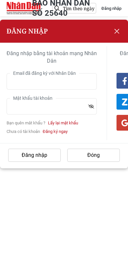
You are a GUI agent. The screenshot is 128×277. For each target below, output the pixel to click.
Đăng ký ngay (55, 131)
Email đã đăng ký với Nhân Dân (44, 73)
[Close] (117, 31)
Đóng (93, 155)
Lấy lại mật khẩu (63, 122)
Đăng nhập (111, 8)
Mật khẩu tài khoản (33, 98)
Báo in (24, 8)
